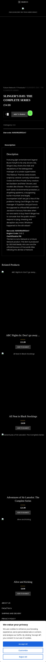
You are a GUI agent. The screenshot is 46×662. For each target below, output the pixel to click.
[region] (23, 641)
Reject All (23, 657)
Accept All (23, 644)
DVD (14, 125)
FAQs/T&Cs (7, 608)
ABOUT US (6, 603)
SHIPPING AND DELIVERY (11, 613)
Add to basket (19, 114)
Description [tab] (10, 145)
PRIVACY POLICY (9, 618)
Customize (23, 650)
